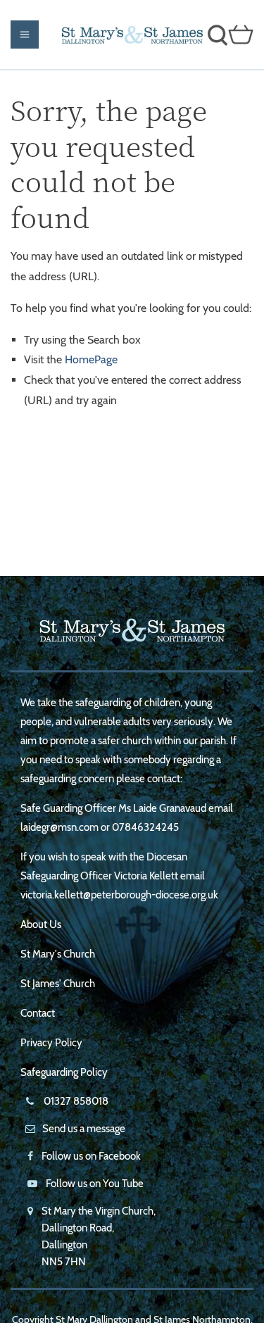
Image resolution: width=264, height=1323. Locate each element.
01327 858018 (75, 1101)
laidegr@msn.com (59, 827)
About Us (40, 924)
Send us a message (83, 1128)
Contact (37, 1013)
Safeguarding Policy (64, 1072)
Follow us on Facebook (91, 1156)
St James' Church (57, 983)
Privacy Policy (51, 1042)
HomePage (91, 359)
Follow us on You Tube (95, 1183)
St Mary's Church (57, 954)
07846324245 (145, 827)
